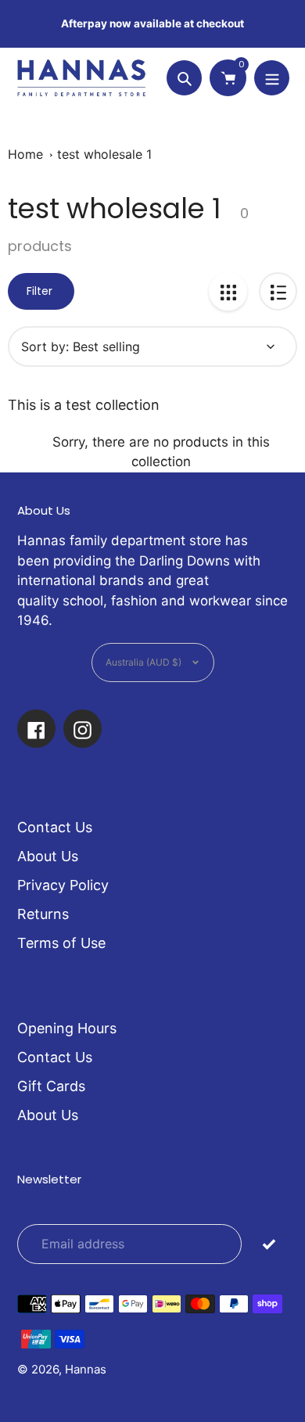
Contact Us (54, 827)
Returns (43, 914)
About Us (47, 856)
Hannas (85, 1369)
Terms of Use (61, 943)
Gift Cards (51, 1086)
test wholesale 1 (104, 154)
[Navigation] (271, 77)
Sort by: (45, 346)
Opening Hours (67, 1028)
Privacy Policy (63, 885)
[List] (278, 291)
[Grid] (228, 291)
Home (25, 154)
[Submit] (268, 1243)
